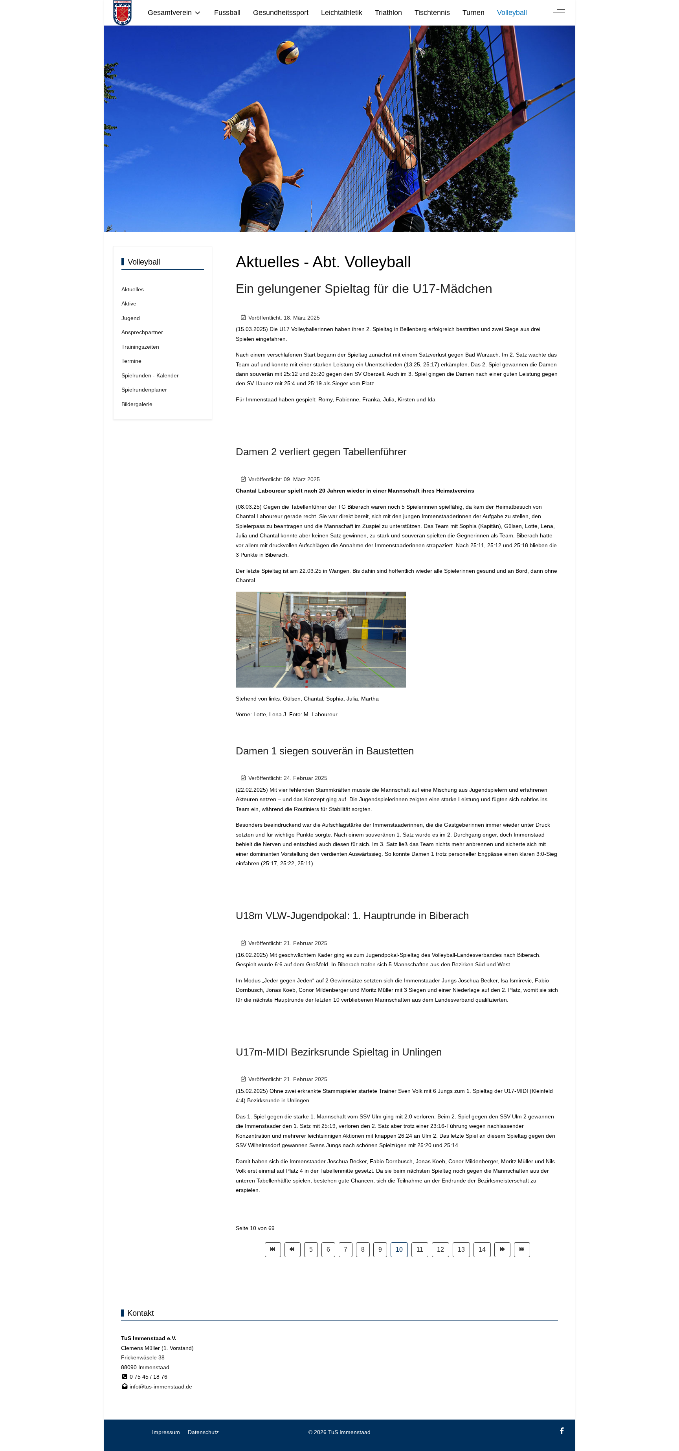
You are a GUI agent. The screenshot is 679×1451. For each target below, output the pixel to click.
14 (482, 1249)
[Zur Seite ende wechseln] (522, 1249)
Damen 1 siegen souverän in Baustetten (325, 751)
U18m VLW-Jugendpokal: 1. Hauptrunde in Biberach (352, 915)
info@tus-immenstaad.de (161, 1386)
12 (440, 1249)
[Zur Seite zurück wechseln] (292, 1249)
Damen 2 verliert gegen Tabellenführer (321, 452)
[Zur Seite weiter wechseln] (502, 1249)
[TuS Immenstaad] (122, 13)
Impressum (166, 1432)
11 (420, 1249)
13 (461, 1249)
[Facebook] (562, 1430)
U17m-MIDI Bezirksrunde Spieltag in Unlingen (339, 1052)
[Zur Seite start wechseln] (273, 1249)
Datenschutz (203, 1432)
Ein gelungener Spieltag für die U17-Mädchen (364, 288)
